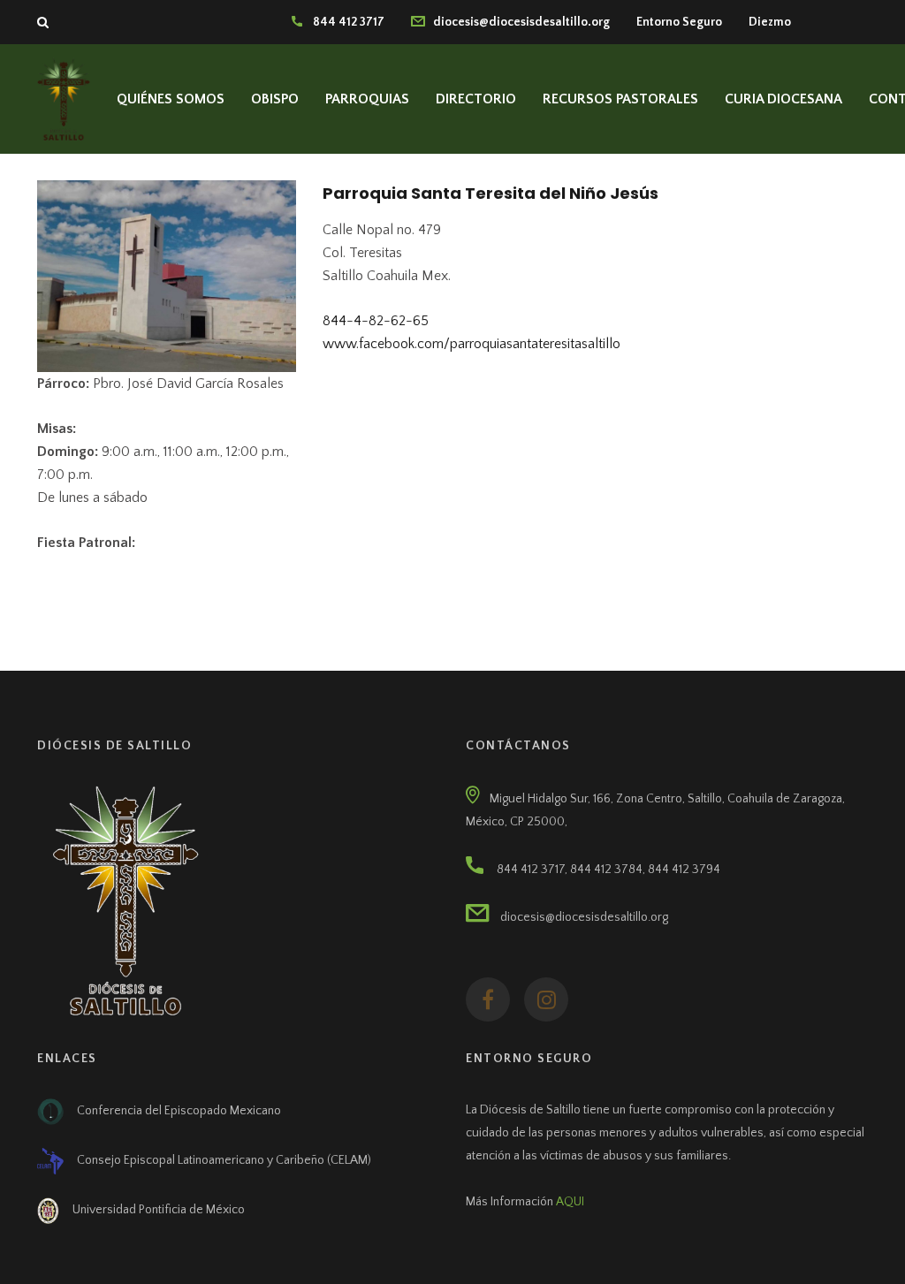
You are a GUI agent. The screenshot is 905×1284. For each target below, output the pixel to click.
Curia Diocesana (783, 99)
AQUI (570, 1202)
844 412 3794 (684, 869)
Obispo (275, 99)
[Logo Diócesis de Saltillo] (63, 98)
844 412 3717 (343, 22)
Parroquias (367, 99)
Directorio (476, 99)
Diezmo (770, 22)
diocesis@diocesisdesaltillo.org (517, 22)
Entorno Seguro (679, 22)
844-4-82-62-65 (376, 321)
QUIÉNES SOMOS (170, 99)
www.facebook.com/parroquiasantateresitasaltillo (471, 344)
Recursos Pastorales (620, 99)
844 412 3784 (606, 869)
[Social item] (488, 999)
